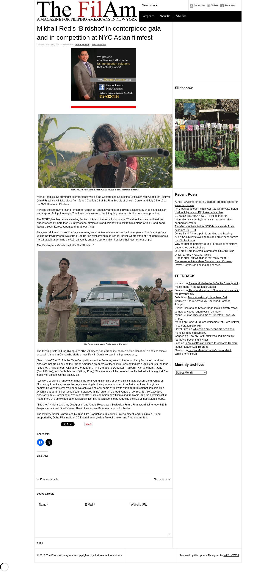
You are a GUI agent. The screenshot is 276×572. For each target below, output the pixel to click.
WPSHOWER (231, 555)
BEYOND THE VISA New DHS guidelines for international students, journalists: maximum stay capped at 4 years (203, 219)
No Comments (99, 44)
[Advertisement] (207, 52)
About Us (165, 16)
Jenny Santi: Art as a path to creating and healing (203, 233)
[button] (103, 107)
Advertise (181, 16)
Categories (147, 16)
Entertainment (82, 44)
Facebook (229, 5)
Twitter (214, 5)
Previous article (49, 479)
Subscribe (199, 5)
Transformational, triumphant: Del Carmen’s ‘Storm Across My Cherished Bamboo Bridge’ (203, 301)
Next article (160, 479)
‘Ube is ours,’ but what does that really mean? (201, 257)
